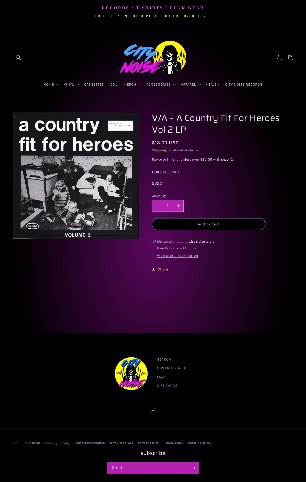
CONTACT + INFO (171, 368)
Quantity (159, 196)
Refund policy (173, 442)
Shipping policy (199, 442)
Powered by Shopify (56, 443)
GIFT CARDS (167, 385)
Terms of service (122, 442)
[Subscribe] (193, 468)
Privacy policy (148, 442)
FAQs (161, 377)
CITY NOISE (33, 443)
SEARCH (164, 359)
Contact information (90, 442)
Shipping (159, 150)
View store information (177, 255)
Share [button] (163, 269)
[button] (18, 57)
